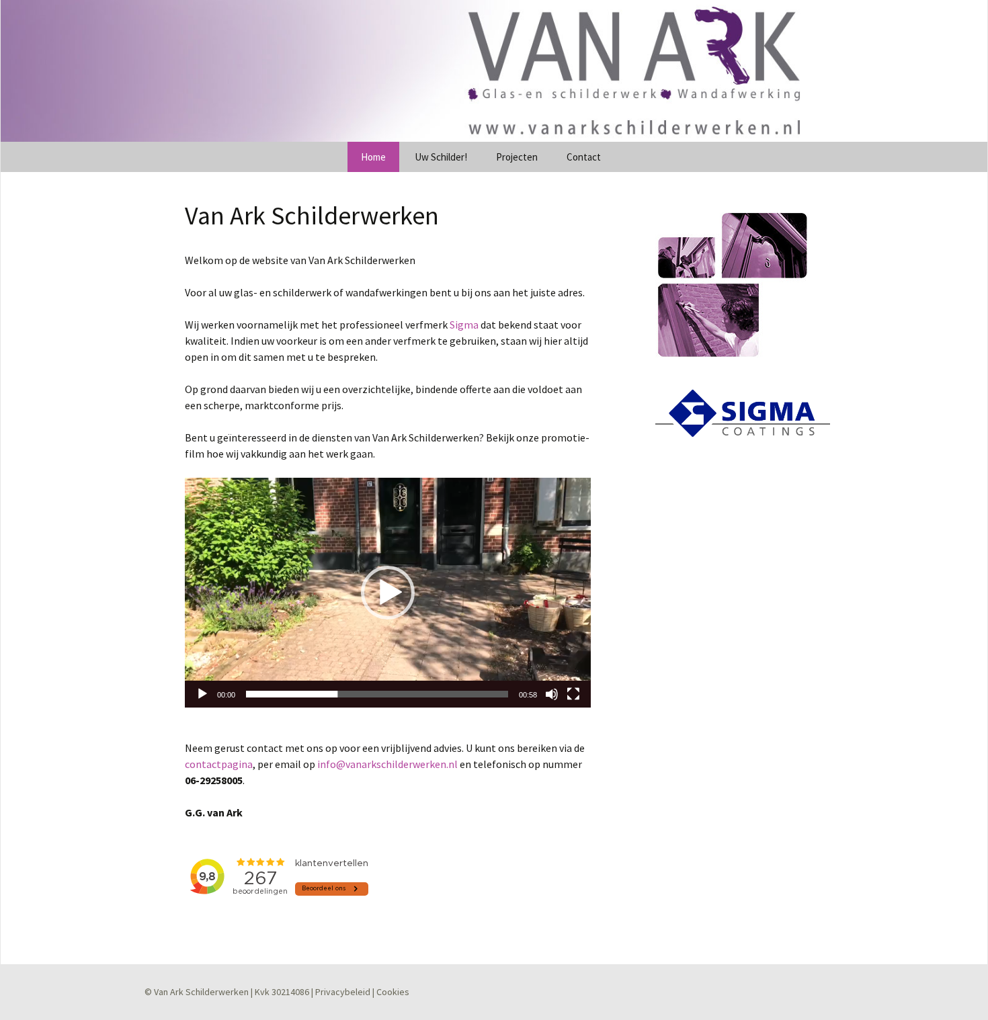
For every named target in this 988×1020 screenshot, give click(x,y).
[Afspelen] (202, 694)
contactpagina (219, 764)
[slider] (377, 694)
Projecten (517, 157)
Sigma (464, 324)
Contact (584, 157)
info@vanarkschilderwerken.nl (387, 764)
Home (373, 157)
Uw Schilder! (441, 157)
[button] (388, 593)
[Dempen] (552, 694)
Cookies (392, 992)
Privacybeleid (342, 992)
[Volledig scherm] (573, 694)
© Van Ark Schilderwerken (197, 992)
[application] (388, 593)
